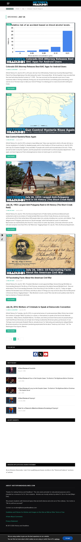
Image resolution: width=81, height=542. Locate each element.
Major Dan (10, 139)
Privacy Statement (12, 521)
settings (57, 539)
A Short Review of (26, 368)
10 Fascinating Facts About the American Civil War (29, 278)
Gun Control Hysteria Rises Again (21, 137)
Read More (11, 88)
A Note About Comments (14, 517)
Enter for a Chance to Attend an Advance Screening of (38, 408)
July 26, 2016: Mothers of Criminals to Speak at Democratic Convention (38, 307)
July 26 (9, 235)
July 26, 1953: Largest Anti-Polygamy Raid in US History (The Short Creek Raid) (39, 206)
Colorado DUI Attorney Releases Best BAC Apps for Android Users (36, 66)
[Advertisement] (40, 442)
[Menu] (8, 3)
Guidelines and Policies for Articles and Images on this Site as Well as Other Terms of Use (35, 512)
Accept (67, 538)
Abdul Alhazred (12, 69)
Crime (9, 24)
